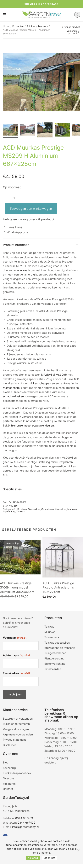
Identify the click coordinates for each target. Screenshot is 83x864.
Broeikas (22, 509)
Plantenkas (9, 511)
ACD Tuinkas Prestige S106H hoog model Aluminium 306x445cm (17, 587)
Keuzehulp (9, 767)
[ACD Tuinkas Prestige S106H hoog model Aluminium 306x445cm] (20, 557)
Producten (18, 26)
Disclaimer (9, 745)
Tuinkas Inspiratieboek (17, 773)
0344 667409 (24, 818)
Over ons (8, 778)
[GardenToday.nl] (41, 15)
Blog (5, 762)
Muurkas (43, 26)
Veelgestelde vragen (16, 729)
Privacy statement (14, 739)
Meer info (49, 857)
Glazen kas (34, 509)
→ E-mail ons (12, 227)
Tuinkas (31, 26)
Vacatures (9, 783)
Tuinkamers (51, 637)
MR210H (46, 374)
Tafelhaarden (52, 669)
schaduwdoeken (13, 396)
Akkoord (33, 857)
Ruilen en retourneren (16, 723)
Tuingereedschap (55, 653)
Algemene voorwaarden (18, 734)
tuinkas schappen (40, 383)
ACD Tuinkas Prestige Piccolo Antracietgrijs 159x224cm (58, 587)
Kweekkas (60, 509)
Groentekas (47, 509)
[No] (78, 850)
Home (6, 26)
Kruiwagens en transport (59, 647)
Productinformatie (16, 245)
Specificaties (12, 489)
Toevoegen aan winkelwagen (31, 209)
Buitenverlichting (54, 663)
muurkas (21, 270)
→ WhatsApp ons (15, 232)
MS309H (61, 374)
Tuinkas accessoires (57, 642)
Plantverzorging (54, 658)
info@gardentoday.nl (25, 826)
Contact (8, 789)
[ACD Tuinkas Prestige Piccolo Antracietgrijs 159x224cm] (62, 557)
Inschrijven (14, 694)
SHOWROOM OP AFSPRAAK (41, 4)
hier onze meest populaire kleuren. (33, 425)
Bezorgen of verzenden (18, 718)
